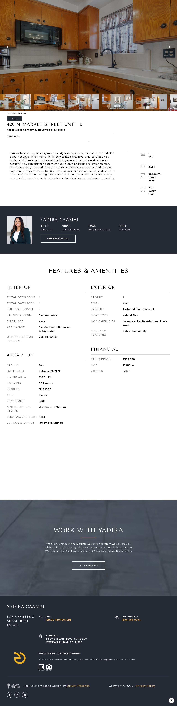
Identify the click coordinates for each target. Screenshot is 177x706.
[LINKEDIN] (24, 695)
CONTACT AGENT (58, 238)
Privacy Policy (145, 685)
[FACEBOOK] (9, 695)
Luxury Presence (78, 685)
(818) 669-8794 (70, 229)
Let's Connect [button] (88, 565)
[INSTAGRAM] (17, 695)
